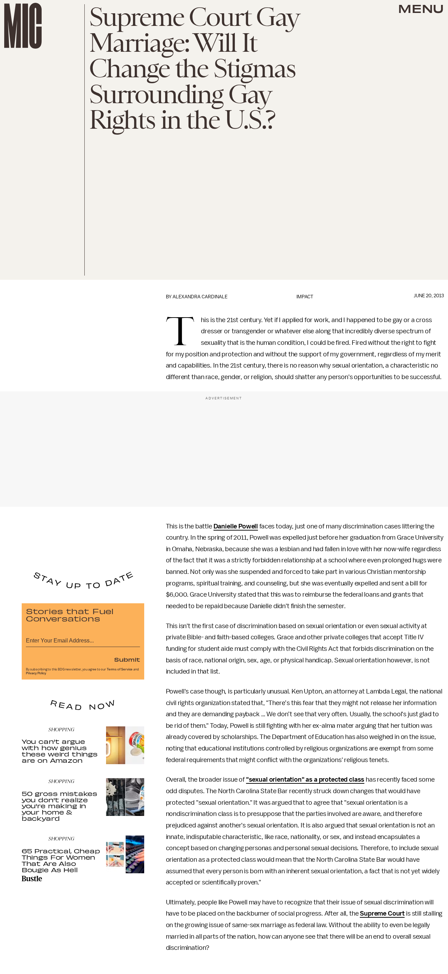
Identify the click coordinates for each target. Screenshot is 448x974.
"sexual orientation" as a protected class (305, 779)
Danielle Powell (236, 526)
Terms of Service (120, 669)
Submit (127, 659)
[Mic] (23, 26)
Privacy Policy (36, 673)
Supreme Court (382, 913)
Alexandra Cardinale (200, 296)
